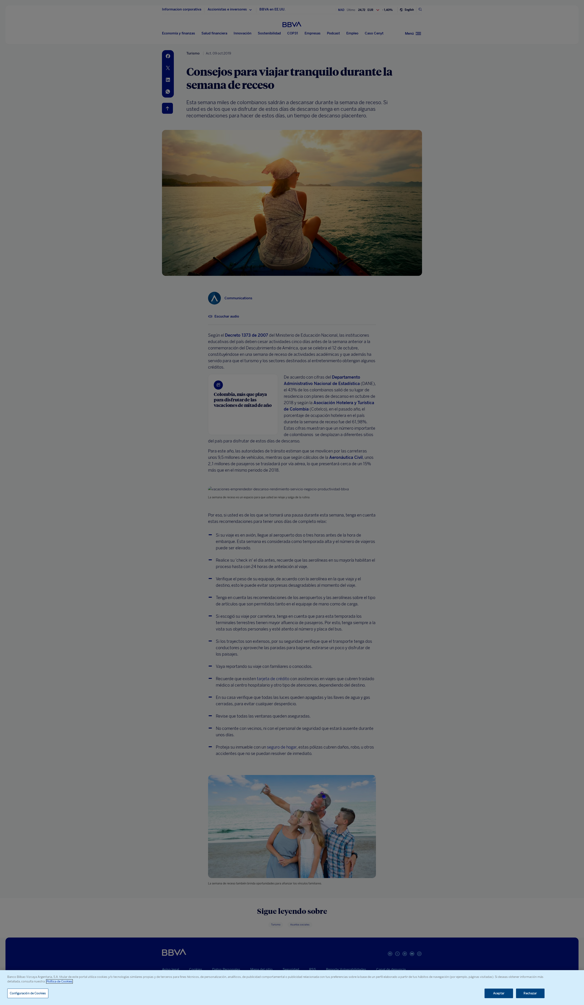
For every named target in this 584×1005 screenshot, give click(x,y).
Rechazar (530, 993)
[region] (292, 987)
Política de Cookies (59, 981)
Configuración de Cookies (28, 993)
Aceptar (498, 993)
